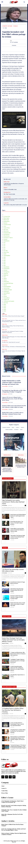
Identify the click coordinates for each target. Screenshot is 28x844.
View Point (6, 302)
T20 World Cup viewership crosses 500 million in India (13, 570)
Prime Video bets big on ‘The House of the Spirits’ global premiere (16, 523)
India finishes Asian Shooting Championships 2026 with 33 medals (16, 590)
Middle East (6, 275)
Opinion (5, 278)
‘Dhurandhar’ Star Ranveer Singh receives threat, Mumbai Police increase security (17, 537)
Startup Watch (7, 298)
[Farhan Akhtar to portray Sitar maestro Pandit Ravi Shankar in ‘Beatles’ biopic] (5, 530)
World (15, 26)
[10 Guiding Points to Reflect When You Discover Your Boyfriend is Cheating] (5, 731)
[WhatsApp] (21, 49)
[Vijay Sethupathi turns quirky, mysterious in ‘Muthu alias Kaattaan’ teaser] (14, 489)
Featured (5, 239)
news (5, 276)
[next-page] (5, 542)
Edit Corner (6, 229)
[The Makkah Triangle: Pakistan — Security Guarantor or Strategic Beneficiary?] (5, 661)
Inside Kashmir (6, 268)
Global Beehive (6, 241)
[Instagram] (6, 776)
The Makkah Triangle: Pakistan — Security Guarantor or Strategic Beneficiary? (17, 661)
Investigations (6, 271)
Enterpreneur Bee (7, 232)
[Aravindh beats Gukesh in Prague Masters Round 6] (5, 583)
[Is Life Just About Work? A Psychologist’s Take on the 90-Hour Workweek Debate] (5, 724)
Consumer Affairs (7, 224)
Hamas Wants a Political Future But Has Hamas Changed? (13, 316)
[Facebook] (11, 49)
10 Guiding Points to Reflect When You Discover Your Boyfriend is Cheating (17, 731)
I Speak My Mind (7, 255)
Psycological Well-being (8, 283)
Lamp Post (6, 202)
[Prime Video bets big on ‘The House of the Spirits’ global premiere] (5, 523)
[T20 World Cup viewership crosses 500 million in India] (14, 559)
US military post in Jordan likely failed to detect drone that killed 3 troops (21, 466)
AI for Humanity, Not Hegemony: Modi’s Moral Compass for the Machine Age (12, 801)
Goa (4, 242)
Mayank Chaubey (5, 643)
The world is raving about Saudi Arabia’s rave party (15, 204)
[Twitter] (14, 49)
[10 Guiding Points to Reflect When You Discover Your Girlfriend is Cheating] (14, 698)
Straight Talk (6, 299)
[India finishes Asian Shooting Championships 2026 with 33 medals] (5, 590)
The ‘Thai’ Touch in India (9, 194)
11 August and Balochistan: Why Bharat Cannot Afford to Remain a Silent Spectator (18, 654)
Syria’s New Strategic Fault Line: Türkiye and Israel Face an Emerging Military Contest (13, 639)
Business (5, 223)
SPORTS (5, 547)
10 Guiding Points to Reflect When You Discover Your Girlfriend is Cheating (12, 710)
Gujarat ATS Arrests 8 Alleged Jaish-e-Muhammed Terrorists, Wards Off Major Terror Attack (12, 399)
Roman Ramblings (7, 286)
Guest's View (6, 252)
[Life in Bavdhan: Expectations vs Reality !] (5, 676)
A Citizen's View (7, 216)
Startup (5, 296)
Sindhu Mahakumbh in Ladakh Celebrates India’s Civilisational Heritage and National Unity (11, 382)
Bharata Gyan (6, 219)
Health (5, 254)
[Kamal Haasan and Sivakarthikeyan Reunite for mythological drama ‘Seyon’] (5, 516)
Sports (5, 294)
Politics (5, 280)
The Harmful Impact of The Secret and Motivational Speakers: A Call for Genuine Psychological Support (18, 746)
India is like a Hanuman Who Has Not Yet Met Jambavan (12, 815)
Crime (5, 226)
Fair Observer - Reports (8, 237)
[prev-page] (3, 542)
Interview (5, 270)
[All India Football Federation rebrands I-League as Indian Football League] (5, 597)
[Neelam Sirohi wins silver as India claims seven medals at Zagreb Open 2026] (5, 604)
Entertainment (6, 234)
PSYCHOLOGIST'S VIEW (9, 686)
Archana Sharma (5, 713)
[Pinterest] (17, 49)
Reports (5, 187)
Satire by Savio (7, 288)
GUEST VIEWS (7, 616)
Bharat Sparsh (6, 218)
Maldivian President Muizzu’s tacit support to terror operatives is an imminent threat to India (7, 470)
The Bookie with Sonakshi (9, 301)
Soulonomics (6, 291)
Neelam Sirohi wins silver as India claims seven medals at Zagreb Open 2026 (17, 604)
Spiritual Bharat (7, 293)
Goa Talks (6, 250)
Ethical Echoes (7, 236)
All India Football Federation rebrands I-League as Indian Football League (16, 597)
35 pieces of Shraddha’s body (10, 189)
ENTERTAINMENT (8, 478)
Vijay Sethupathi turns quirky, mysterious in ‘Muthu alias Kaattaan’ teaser (13, 501)
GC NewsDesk (15, 42)
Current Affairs (7, 26)
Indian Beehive (6, 267)
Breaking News (7, 192)
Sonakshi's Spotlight (8, 289)
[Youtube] (13, 776)
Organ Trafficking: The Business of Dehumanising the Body (13, 346)
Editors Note (6, 181)
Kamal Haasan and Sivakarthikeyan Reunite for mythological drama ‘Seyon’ (18, 516)
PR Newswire (6, 281)
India (5, 257)
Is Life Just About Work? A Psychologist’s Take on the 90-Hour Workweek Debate (17, 724)
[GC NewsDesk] (14, 41)
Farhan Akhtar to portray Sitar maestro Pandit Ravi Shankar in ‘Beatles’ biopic (17, 530)
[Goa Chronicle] (14, 2)
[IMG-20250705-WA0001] (14, 120)
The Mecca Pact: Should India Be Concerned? (11, 342)
